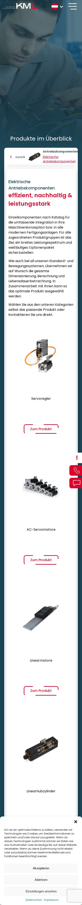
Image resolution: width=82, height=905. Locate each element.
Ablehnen (41, 879)
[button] (76, 822)
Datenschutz (34, 900)
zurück (20, 157)
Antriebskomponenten (60, 151)
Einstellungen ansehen (41, 891)
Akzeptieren (41, 868)
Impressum (51, 900)
